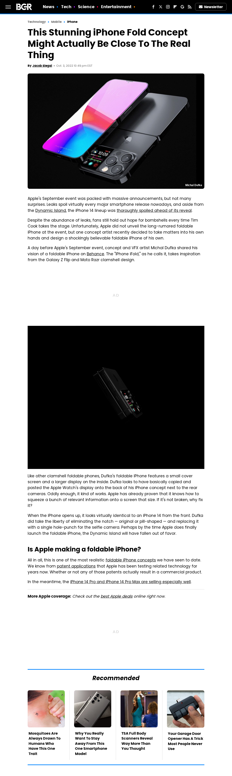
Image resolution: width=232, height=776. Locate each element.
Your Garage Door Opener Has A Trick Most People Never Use (185, 741)
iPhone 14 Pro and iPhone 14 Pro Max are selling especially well (130, 582)
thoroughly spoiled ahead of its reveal (154, 211)
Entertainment (116, 6)
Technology (37, 22)
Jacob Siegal (42, 66)
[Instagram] (168, 7)
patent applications (76, 566)
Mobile (56, 22)
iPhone (72, 22)
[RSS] (189, 7)
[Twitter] (160, 7)
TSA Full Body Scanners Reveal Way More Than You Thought (137, 741)
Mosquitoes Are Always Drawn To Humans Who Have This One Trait (44, 743)
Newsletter (213, 7)
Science (86, 6)
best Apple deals (117, 597)
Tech (66, 6)
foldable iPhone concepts (131, 560)
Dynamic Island (50, 211)
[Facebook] (153, 7)
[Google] (182, 7)
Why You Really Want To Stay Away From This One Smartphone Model (91, 743)
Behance (95, 254)
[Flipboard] (175, 7)
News (48, 6)
